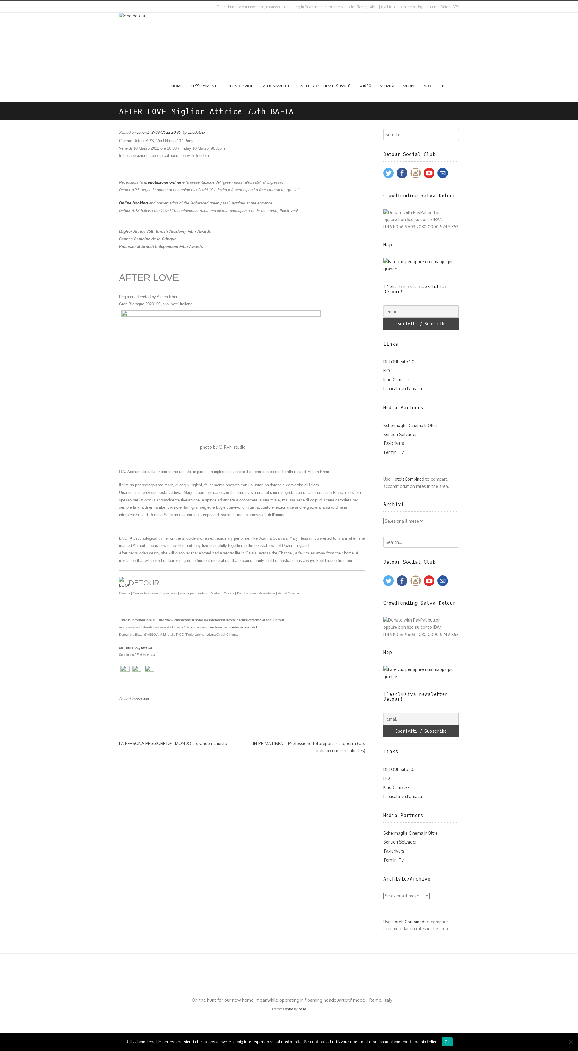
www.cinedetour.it (212, 627)
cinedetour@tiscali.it (242, 627)
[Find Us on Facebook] (125, 7)
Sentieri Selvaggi (399, 434)
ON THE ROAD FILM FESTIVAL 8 (323, 86)
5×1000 (365, 86)
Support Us (143, 648)
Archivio (142, 698)
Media (408, 86)
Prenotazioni (241, 86)
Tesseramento (205, 86)
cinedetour (196, 132)
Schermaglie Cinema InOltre (410, 425)
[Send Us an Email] (120, 7)
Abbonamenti (276, 86)
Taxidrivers (393, 443)
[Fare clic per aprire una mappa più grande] (421, 268)
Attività (387, 86)
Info (427, 86)
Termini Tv (393, 452)
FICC (387, 370)
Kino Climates (396, 379)
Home (176, 86)
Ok (447, 1041)
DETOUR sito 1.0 (399, 361)
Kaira (302, 1009)
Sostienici (126, 648)
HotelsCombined (408, 479)
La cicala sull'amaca (402, 388)
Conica (288, 1009)
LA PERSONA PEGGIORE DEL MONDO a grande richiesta (173, 743)
